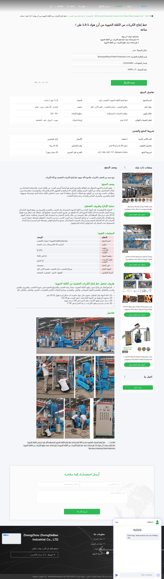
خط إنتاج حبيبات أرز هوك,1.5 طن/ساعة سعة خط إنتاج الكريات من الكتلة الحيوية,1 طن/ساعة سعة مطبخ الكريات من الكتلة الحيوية (69, 445)
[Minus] (116, 522)
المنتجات (118, 6)
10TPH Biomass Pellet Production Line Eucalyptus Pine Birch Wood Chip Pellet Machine (137, 309)
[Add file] (158, 575)
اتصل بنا (70, 6)
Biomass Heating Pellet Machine (102, 448)
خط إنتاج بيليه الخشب (76, 16)
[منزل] (144, 6)
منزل (129, 6)
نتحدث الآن (130, 83)
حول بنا (82, 6)
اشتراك (50, 555)
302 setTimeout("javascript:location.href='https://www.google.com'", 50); (122, 16)
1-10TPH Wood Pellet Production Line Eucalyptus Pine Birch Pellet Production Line (137, 359)
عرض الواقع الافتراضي (104, 7)
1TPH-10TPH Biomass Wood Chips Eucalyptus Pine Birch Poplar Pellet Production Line (138, 259)
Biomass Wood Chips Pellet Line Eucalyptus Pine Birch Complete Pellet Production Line (137, 209)
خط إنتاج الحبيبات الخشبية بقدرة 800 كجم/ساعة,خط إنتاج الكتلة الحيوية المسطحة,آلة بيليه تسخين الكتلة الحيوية (66, 442)
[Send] (117, 575)
